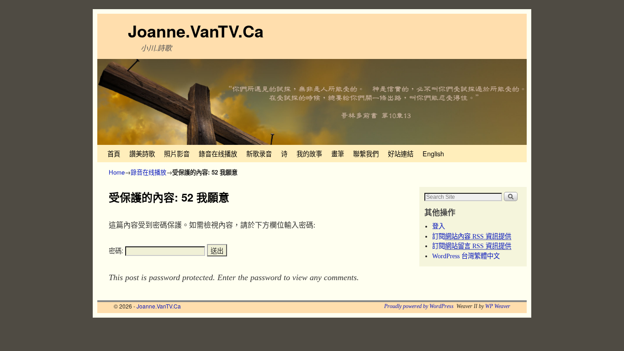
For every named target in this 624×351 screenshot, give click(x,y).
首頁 (113, 153)
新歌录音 (259, 153)
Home (117, 172)
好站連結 (400, 153)
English (433, 153)
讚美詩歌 (142, 153)
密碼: (117, 250)
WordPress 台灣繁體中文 (466, 256)
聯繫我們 (366, 153)
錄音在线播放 (218, 153)
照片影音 (177, 153)
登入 (438, 226)
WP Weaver (497, 306)
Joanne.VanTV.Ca (196, 31)
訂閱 (471, 236)
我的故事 (309, 153)
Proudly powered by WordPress (419, 306)
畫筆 (337, 153)
